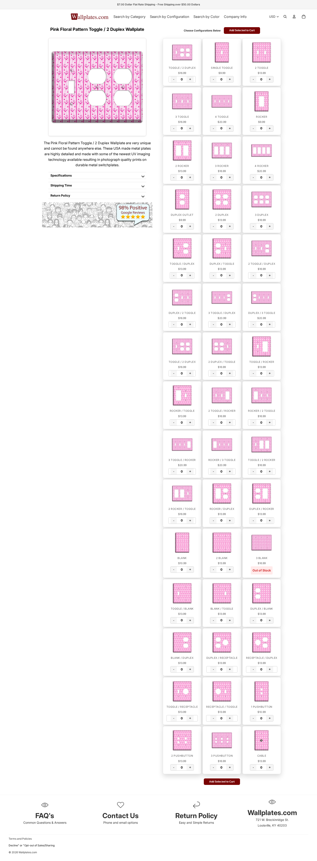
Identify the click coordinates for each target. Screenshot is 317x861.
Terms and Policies (20, 838)
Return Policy (60, 195)
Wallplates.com (28, 852)
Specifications (61, 175)
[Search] (285, 16)
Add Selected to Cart (242, 30)
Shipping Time (61, 185)
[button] (182, 52)
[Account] (294, 16)
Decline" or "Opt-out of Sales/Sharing (32, 845)
